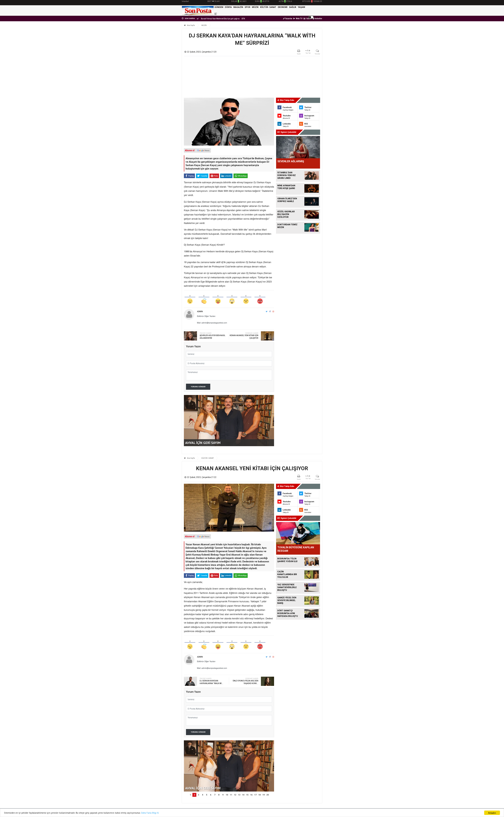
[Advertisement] (252, 78)
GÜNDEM (218, 7)
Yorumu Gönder (198, 387)
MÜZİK (255, 7)
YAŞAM (301, 7)
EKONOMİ (282, 7)
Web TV (298, 18)
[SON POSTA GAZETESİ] (198, 10)
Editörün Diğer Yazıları (206, 316)
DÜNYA (228, 7)
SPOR (247, 7)
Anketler (318, 18)
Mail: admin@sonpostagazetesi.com (212, 322)
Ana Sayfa (191, 25)
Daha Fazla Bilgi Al (150, 812)
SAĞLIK (292, 7)
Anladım (492, 812)
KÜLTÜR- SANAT (268, 7)
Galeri (309, 18)
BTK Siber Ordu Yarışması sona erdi (220, 19)
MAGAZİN (238, 7)
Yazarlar (288, 18)
